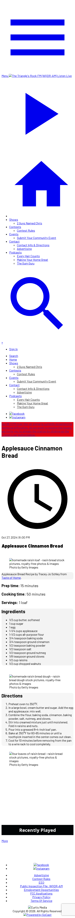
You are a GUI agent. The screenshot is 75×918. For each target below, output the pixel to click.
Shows (13, 219)
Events (13, 234)
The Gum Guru (25, 263)
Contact (14, 241)
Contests (15, 227)
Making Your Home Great (32, 259)
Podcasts (15, 252)
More (5, 841)
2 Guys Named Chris (29, 223)
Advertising (24, 248)
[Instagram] (17, 417)
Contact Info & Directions (33, 245)
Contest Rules (26, 230)
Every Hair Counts (28, 256)
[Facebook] (17, 413)
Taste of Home (11, 577)
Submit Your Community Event (36, 238)
